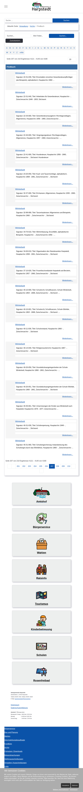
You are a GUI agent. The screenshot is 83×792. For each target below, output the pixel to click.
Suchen (66, 20)
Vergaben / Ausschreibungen (15, 763)
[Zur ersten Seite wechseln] (9, 466)
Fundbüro (8, 744)
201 (18, 466)
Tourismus (41, 603)
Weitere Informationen (60, 789)
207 (51, 466)
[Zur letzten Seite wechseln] (41, 471)
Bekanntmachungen (12, 755)
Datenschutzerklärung (19, 708)
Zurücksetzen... (15, 41)
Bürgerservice (9, 729)
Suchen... (63, 36)
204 (35, 466)
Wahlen (7, 736)
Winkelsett (20, 73)
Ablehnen (75, 785)
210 (68, 466)
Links (6, 766)
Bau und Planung (11, 732)
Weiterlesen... (67, 87)
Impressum (15, 705)
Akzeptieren (65, 785)
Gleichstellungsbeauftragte (14, 740)
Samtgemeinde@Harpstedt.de (22, 698)
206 (46, 466)
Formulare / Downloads (13, 751)
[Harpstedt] (41, 6)
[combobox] (28, 20)
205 (40, 466)
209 (63, 466)
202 (23, 466)
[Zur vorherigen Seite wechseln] (13, 466)
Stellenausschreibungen (13, 759)
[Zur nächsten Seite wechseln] (74, 466)
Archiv (6, 747)
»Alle (22, 52)
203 (29, 466)
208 (57, 466)
